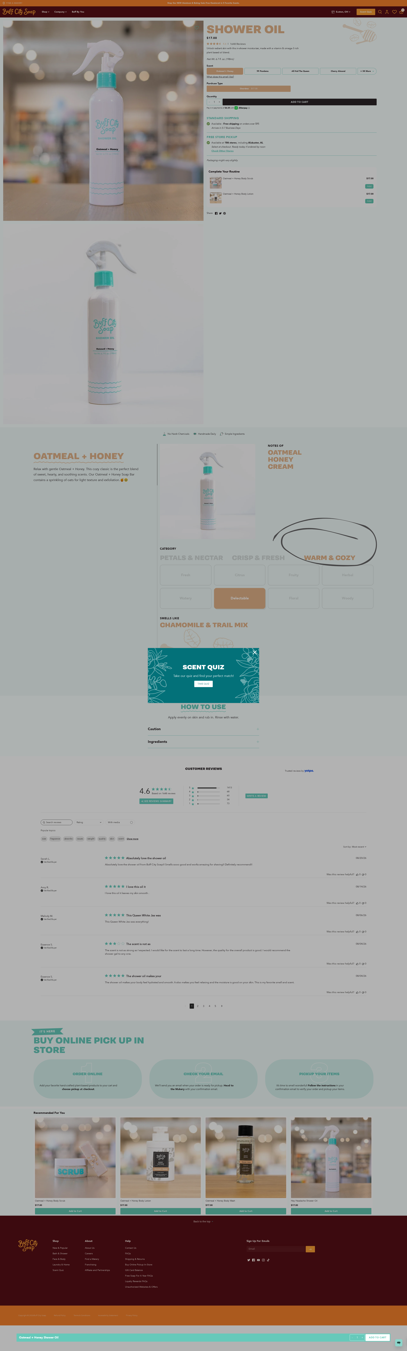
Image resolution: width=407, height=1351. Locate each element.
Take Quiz (203, 683)
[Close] (254, 652)
